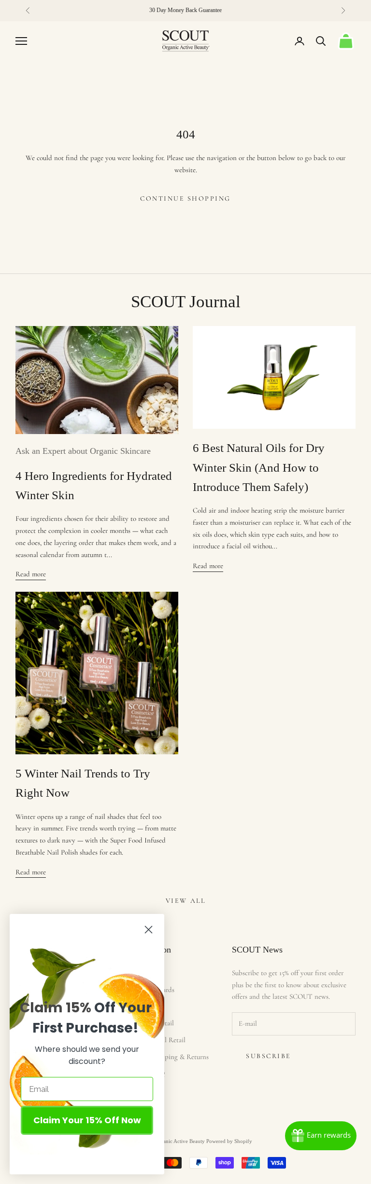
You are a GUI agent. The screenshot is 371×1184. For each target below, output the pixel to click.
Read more (30, 574)
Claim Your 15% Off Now (87, 1120)
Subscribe (268, 1056)
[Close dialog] (148, 929)
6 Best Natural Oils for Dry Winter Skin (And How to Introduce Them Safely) (259, 467)
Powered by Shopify (229, 1141)
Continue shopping (185, 198)
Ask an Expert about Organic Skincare (83, 451)
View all (185, 901)
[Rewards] (321, 1135)
